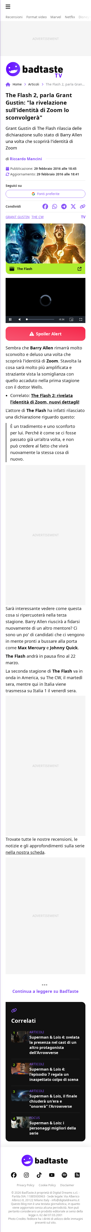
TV (83, 217)
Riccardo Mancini (26, 158)
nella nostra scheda (25, 852)
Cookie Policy (47, 1185)
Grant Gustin (18, 217)
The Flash (24, 268)
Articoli (33, 84)
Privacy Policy (25, 1185)
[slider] (40, 319)
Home (17, 84)
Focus (34, 1117)
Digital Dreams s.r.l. (65, 1193)
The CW (38, 217)
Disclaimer (67, 1185)
